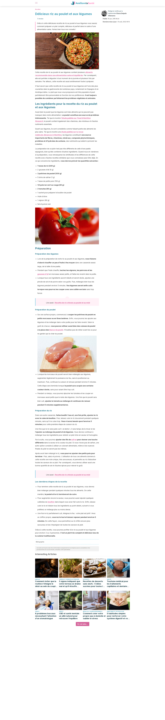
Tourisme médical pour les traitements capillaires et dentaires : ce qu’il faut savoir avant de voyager (118, 584)
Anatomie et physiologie (115, 611)
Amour (37, 579)
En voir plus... (82, 624)
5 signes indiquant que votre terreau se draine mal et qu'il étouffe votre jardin (70, 584)
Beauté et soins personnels (92, 611)
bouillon (51, 502)
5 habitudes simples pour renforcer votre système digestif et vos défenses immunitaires (118, 616)
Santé (109, 579)
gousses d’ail (43, 274)
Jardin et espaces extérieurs (69, 579)
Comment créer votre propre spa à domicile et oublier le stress (94, 616)
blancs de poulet (56, 330)
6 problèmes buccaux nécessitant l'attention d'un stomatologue (45, 616)
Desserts (86, 579)
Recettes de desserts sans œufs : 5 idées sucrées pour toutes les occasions (94, 584)
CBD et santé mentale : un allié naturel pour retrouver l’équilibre (69, 616)
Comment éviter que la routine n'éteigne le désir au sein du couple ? (46, 584)
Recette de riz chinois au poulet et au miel (72, 303)
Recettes (37, 9)
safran (74, 440)
